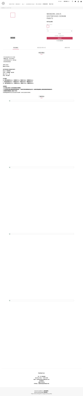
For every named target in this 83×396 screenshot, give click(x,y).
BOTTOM (9, 7)
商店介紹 (51, 4)
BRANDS (18, 4)
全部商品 (3, 7)
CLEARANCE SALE (30, 4)
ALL (23, 4)
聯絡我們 (59, 38)
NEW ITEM (11, 4)
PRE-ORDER (38, 4)
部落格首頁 (45, 4)
